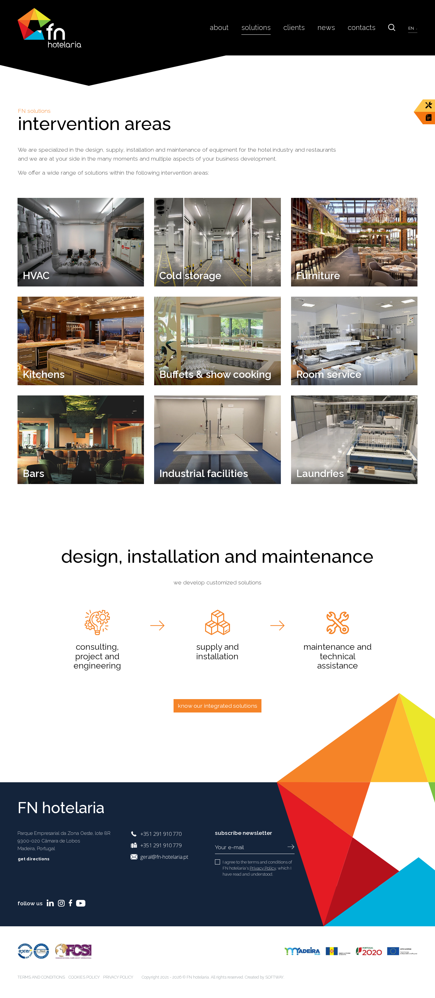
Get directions (34, 858)
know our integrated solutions (217, 705)
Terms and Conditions (41, 977)
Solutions (256, 27)
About (219, 27)
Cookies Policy (84, 977)
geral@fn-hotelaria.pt (164, 856)
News (326, 27)
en (411, 28)
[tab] (97, 642)
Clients (294, 27)
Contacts (361, 27)
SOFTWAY (274, 977)
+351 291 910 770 (161, 833)
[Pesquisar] (392, 27)
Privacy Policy (263, 868)
